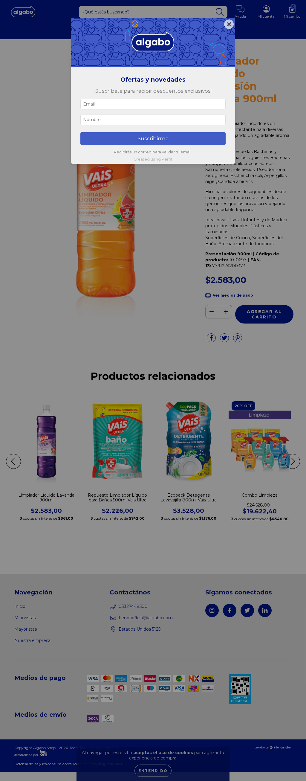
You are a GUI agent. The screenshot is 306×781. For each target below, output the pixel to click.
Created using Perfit (153, 159)
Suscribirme (153, 138)
